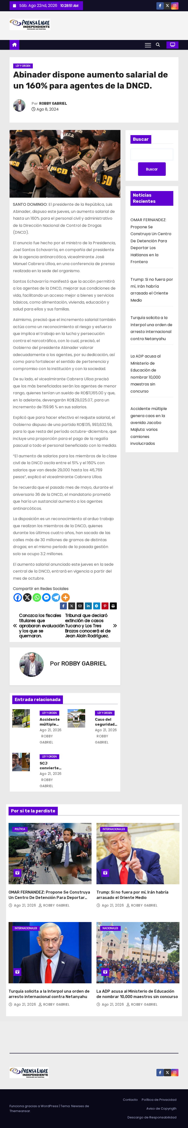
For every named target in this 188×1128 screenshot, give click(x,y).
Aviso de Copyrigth (161, 1108)
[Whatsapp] (37, 597)
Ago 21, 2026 (51, 730)
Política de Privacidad (159, 1099)
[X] (27, 597)
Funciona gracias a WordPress (34, 1106)
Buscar (141, 139)
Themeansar (20, 1111)
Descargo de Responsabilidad (152, 1117)
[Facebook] (17, 597)
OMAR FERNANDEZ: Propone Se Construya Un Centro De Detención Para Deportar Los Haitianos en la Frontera (150, 241)
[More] (65, 597)
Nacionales (110, 928)
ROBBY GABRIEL (53, 104)
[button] (159, 44)
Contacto (130, 1099)
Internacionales (114, 829)
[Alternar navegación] (147, 45)
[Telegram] (56, 597)
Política (20, 829)
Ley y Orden (23, 66)
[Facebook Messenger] (46, 597)
